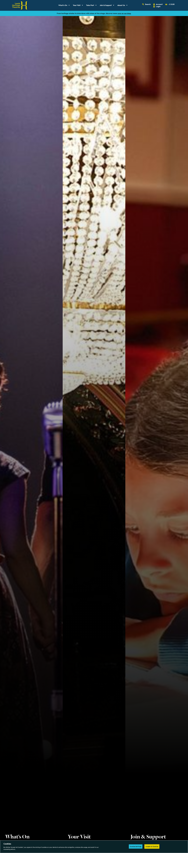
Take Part (92, 5)
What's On (64, 5)
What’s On (17, 836)
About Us (123, 5)
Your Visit (79, 5)
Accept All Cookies (152, 846)
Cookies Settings (135, 846)
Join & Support (107, 5)
